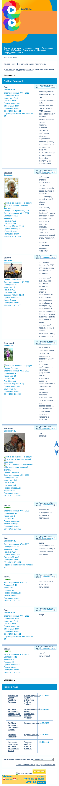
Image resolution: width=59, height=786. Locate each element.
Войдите (21, 64)
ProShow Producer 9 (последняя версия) (13, 726)
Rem (6, 87)
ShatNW (7, 258)
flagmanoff (9, 343)
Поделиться (44, 85)
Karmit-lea (8, 428)
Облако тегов (29, 50)
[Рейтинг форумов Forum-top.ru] (39, 773)
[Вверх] (56, 446)
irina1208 (8, 172)
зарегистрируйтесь (37, 64)
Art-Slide (9, 70)
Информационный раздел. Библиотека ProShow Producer (32, 700)
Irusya (7, 505)
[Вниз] (56, 455)
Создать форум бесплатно (43, 765)
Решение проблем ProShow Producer (28, 745)
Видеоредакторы (24, 70)
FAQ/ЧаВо (16, 50)
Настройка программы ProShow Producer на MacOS (13, 746)
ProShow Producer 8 (13, 736)
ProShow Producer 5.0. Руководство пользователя (14, 712)
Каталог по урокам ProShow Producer (13, 699)
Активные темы (10, 57)
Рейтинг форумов (23, 765)
